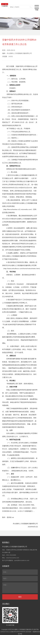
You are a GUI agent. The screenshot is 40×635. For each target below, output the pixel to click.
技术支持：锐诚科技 (32, 631)
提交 (20, 597)
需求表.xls (10, 517)
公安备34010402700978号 (17, 631)
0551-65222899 (11, 555)
